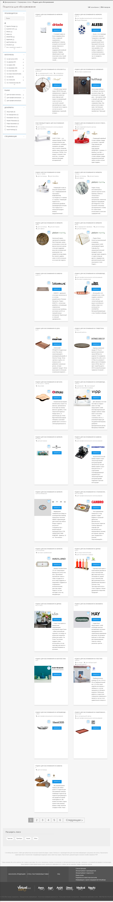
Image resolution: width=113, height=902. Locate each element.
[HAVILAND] (59, 558)
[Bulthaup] (99, 79)
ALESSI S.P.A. (12, 29)
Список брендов (81, 868)
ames (9, 34)
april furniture (11, 42)
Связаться (57, 30)
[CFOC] (99, 722)
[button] (14, 13)
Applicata (10, 39)
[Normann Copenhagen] (59, 668)
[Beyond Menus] (59, 775)
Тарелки (9, 838)
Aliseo (9, 32)
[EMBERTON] (99, 446)
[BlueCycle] (99, 668)
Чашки (28, 838)
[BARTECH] (99, 558)
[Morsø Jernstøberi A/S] (59, 338)
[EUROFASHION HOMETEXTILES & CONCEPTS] (99, 338)
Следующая (74, 820)
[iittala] (59, 391)
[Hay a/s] (99, 613)
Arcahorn (10, 45)
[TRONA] (59, 132)
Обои (35, 838)
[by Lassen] (59, 613)
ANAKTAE (11, 37)
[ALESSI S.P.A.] (99, 24)
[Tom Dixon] (99, 283)
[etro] (59, 501)
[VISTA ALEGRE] (59, 446)
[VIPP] (99, 391)
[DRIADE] (59, 24)
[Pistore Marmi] (99, 182)
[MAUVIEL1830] (59, 722)
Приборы (19, 838)
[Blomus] (59, 283)
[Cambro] (99, 501)
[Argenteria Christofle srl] (59, 79)
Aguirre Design (12, 26)
